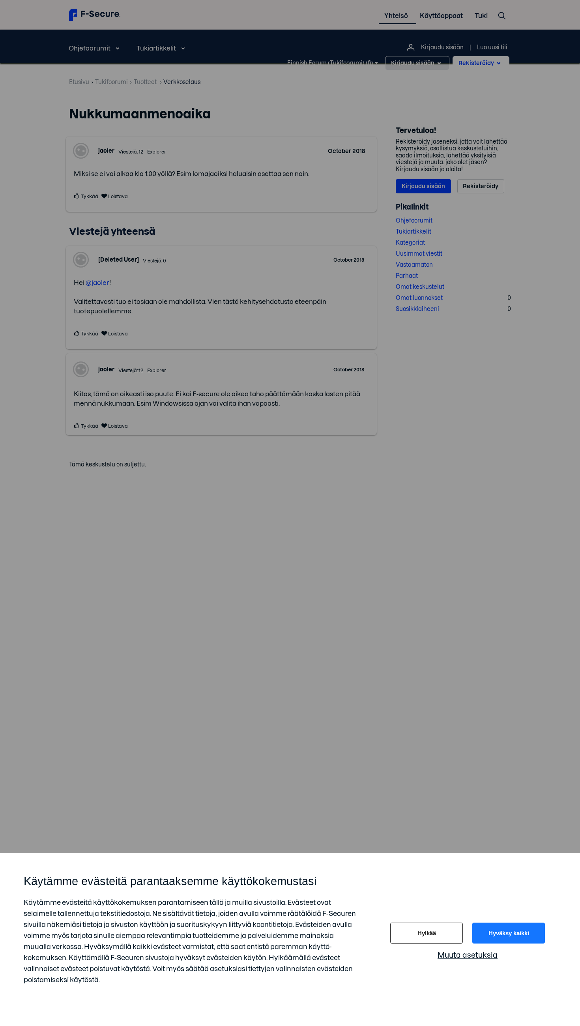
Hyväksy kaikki (508, 933)
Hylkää (426, 933)
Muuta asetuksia (468, 955)
